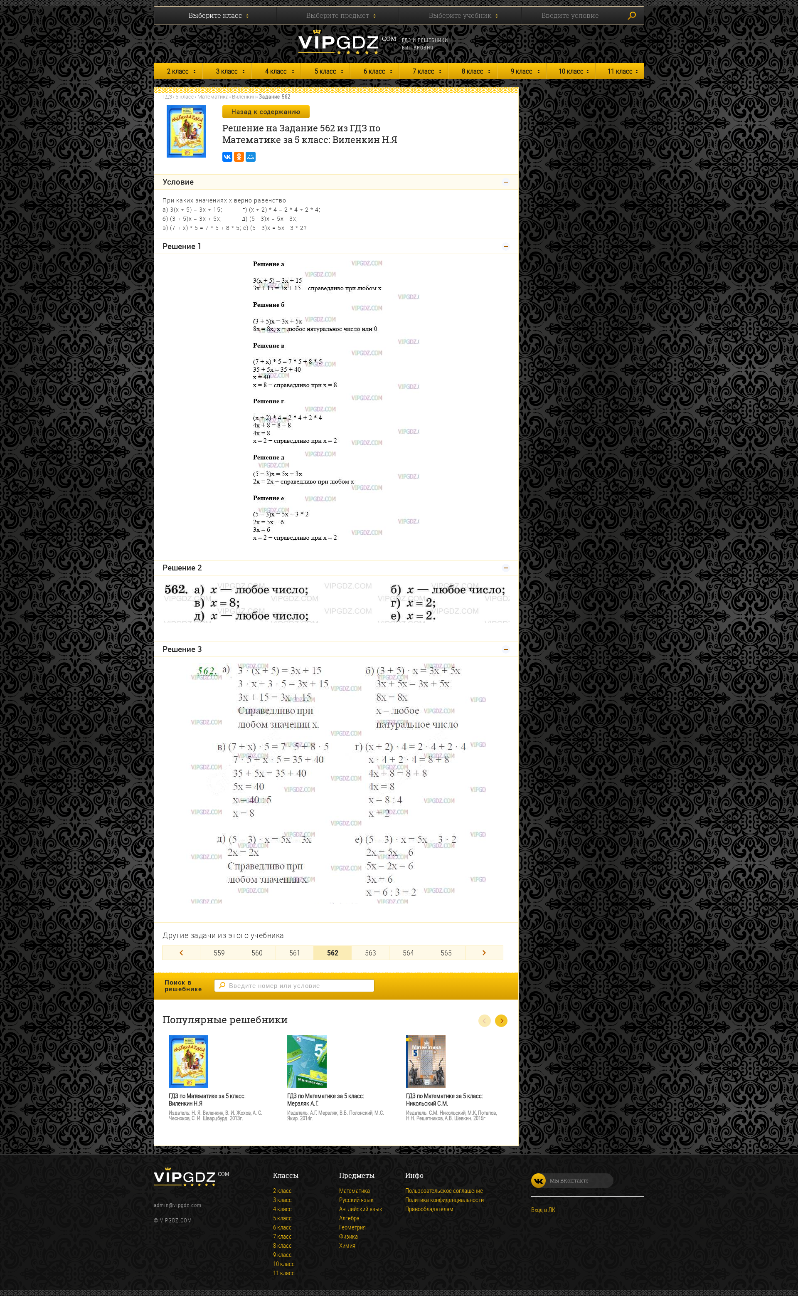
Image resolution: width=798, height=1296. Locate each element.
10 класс (571, 71)
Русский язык (356, 1199)
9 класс (521, 71)
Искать (631, 16)
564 (408, 953)
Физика (348, 1236)
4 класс (276, 71)
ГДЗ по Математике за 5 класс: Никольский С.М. (444, 1099)
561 (294, 953)
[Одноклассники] (239, 157)
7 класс (423, 71)
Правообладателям (429, 1209)
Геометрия (352, 1227)
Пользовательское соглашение (444, 1190)
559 (219, 953)
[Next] (484, 953)
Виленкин (244, 96)
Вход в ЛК (543, 1209)
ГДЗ (167, 96)
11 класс (620, 71)
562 (332, 953)
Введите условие (570, 15)
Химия (347, 1245)
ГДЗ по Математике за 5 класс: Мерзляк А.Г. (325, 1099)
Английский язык (360, 1209)
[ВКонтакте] (227, 157)
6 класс (374, 71)
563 (370, 953)
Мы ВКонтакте (569, 1180)
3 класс (227, 71)
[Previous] (181, 953)
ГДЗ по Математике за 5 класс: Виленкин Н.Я (207, 1099)
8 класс (472, 71)
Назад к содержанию (266, 111)
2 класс (178, 71)
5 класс (325, 71)
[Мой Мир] (251, 157)
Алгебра (349, 1218)
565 (446, 953)
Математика (213, 96)
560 (257, 953)
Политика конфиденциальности (444, 1199)
